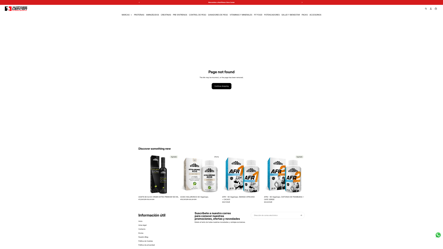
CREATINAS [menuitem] (166, 15)
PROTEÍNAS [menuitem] (139, 15)
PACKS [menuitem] (305, 15)
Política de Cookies (145, 241)
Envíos (140, 233)
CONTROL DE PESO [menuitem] (197, 15)
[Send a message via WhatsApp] (438, 235)
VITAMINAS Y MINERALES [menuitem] (241, 15)
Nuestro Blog (143, 237)
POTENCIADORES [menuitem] (272, 15)
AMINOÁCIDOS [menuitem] (152, 15)
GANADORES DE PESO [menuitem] (218, 15)
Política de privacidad (146, 245)
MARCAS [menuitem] (126, 15)
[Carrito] (435, 8)
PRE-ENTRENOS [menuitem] (180, 15)
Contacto (141, 229)
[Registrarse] (301, 215)
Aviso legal (142, 225)
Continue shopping (221, 86)
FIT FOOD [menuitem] (258, 15)
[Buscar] (425, 8)
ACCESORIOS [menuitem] (315, 15)
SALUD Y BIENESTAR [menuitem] (290, 15)
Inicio (140, 221)
